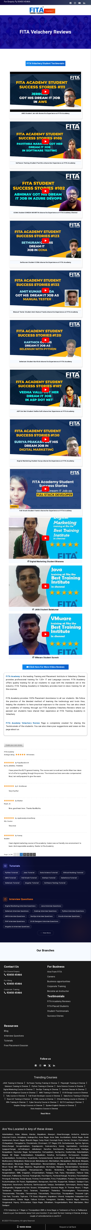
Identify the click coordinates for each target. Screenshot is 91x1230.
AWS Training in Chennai (49, 1092)
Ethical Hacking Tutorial (73, 872)
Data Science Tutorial (49, 872)
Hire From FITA (54, 971)
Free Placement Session (16, 1045)
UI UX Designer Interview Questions (44, 921)
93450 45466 (24, 1)
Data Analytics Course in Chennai (44, 1108)
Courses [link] (49, 11)
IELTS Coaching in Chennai (71, 1102)
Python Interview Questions (73, 911)
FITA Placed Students (58, 1006)
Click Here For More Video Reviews (46, 667)
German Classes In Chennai (73, 1089)
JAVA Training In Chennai (13, 1083)
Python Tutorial (11, 872)
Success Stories (55, 1016)
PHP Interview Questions (15, 921)
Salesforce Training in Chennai (76, 1096)
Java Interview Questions (51, 906)
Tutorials (8, 1040)
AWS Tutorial (10, 878)
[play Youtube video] (45, 92)
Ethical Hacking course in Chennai (70, 1099)
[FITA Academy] (36, 10)
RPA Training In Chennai (16, 1102)
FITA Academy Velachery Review (23, 723)
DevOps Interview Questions (42, 916)
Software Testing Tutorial (54, 883)
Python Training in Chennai (42, 1086)
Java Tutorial (29, 872)
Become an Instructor (58, 991)
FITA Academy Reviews (59, 1001)
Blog (6, 1031)
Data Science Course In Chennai (70, 1086)
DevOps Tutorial (48, 878)
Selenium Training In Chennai (16, 1086)
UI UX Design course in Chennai (75, 1092)
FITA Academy (13, 676)
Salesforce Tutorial (69, 878)
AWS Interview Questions (15, 916)
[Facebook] (70, 3)
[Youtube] (79, 3)
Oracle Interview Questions (69, 916)
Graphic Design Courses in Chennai (28, 1105)
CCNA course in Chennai (43, 1099)
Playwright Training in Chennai (73, 1083)
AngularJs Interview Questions (17, 926)
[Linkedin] (84, 3)
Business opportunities (58, 981)
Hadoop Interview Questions (45, 911)
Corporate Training (56, 986)
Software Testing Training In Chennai (42, 1083)
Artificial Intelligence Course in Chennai (19, 1092)
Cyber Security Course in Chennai (42, 1102)
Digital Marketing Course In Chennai (18, 1089)
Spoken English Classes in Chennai (60, 1105)
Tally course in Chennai (15, 1096)
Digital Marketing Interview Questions (20, 906)
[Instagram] (75, 3)
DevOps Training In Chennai (47, 1089)
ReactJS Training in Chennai (18, 1099)
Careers (51, 976)
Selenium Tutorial (12, 883)
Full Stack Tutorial (29, 878)
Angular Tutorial (32, 883)
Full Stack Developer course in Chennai (44, 1096)
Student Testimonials (58, 1011)
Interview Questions (14, 1036)
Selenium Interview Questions (16, 911)
